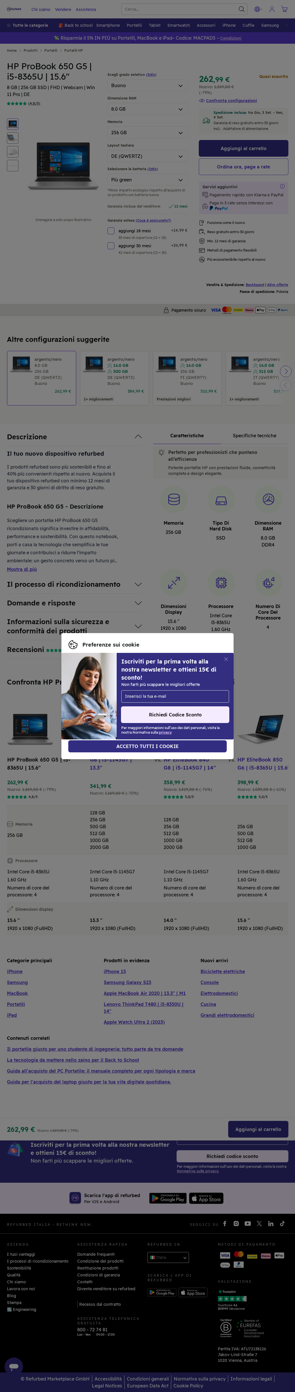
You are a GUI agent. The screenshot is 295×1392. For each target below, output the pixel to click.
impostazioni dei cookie (92, 693)
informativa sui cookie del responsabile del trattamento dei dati (132, 705)
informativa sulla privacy (93, 699)
